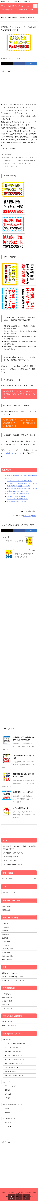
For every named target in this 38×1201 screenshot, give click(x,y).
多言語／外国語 (7, 1001)
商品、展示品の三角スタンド (13, 1063)
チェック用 (8, 1122)
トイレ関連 (5, 927)
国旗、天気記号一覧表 (9, 1025)
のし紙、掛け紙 (7, 1021)
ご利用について (18, 1)
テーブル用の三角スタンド (13, 1051)
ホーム (4, 17)
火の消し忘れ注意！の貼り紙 (16, 496)
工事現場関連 (6, 941)
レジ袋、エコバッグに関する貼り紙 (13, 980)
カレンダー (8, 1126)
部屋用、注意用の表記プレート (12, 1104)
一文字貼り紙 (6, 994)
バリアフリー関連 (7, 949)
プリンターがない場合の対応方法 (13, 864)
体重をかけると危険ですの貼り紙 (17, 491)
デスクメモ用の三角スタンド (13, 1055)
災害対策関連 (6, 952)
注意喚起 (7, 1090)
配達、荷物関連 (7, 959)
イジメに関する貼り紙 (20, 808)
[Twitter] (7, 63)
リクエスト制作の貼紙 (28, 17)
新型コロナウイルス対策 (9, 973)
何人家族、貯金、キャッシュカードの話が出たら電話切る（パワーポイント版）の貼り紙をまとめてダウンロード (18, 423)
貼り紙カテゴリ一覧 (9, 892)
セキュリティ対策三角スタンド (14, 1047)
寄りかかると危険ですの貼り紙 (16, 501)
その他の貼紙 (14, 17)
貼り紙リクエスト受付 (9, 860)
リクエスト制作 (7, 1008)
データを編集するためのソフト (12, 453)
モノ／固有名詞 (7, 997)
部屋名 (7, 1108)
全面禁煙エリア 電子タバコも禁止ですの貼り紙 (22, 483)
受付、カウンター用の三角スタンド (16, 1059)
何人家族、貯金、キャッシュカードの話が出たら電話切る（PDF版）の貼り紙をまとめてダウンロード (18, 394)
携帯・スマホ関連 (7, 956)
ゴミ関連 (5, 923)
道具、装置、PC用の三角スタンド (15, 1075)
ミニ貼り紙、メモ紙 (9, 1118)
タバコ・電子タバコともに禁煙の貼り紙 (19, 481)
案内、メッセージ (10, 1086)
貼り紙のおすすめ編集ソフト (12, 856)
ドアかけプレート (8, 1082)
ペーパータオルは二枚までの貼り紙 (18, 493)
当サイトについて (7, 1)
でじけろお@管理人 (29, 516)
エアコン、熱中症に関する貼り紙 (12, 977)
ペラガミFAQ (27, 1)
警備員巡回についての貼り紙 (23, 792)
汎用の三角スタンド (11, 1071)
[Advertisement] (17, 86)
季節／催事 (5, 1004)
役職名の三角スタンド (11, 1067)
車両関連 (5, 930)
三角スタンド (7, 1039)
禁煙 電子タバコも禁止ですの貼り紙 (18, 486)
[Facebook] (19, 63)
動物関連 (5, 938)
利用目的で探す (7, 910)
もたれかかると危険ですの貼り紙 (17, 499)
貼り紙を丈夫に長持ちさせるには (13, 853)
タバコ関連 (5, 945)
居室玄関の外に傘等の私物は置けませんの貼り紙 (22, 488)
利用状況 (7, 1098)
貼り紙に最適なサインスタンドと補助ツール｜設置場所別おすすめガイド (19, 847)
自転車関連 (5, 934)
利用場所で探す (7, 906)
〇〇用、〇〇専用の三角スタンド (15, 1043)
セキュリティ (9, 1094)
